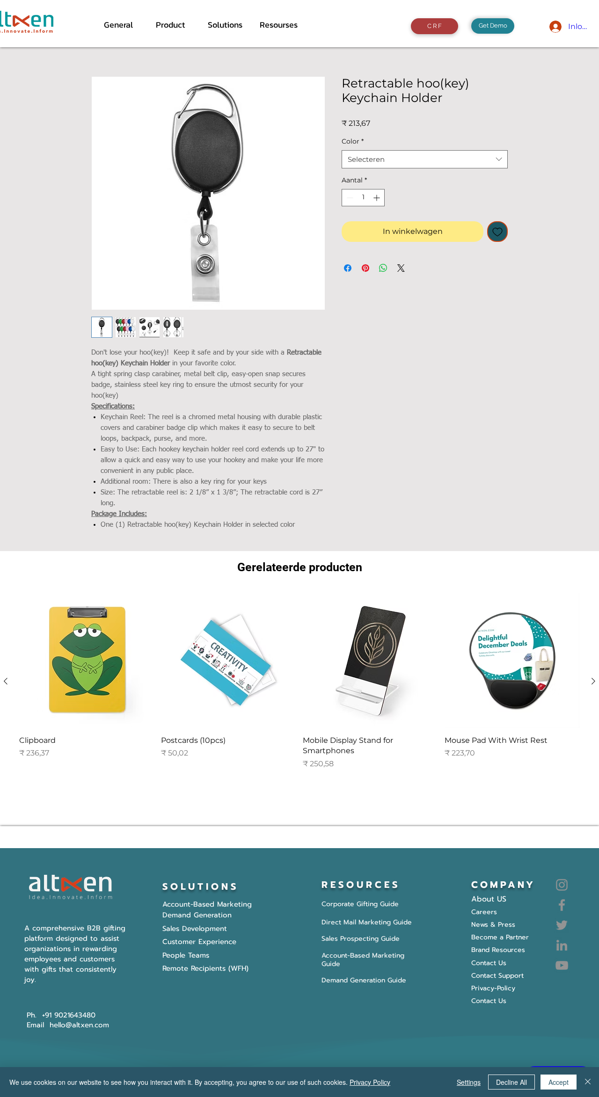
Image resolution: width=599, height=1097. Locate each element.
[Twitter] (562, 925)
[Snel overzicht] (86, 660)
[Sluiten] (587, 1082)
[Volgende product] (593, 681)
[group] (299, 681)
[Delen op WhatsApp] (383, 268)
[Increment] (377, 197)
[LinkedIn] (562, 945)
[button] (175, 25)
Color (353, 141)
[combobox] (425, 159)
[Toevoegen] (497, 231)
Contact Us (488, 1001)
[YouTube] (562, 965)
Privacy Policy (370, 1082)
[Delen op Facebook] (347, 268)
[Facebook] (562, 905)
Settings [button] (469, 1082)
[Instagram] (562, 885)
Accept (558, 1082)
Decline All (511, 1082)
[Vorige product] (5, 681)
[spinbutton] (363, 197)
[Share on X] (401, 268)
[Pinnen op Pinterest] (365, 268)
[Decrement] (349, 197)
